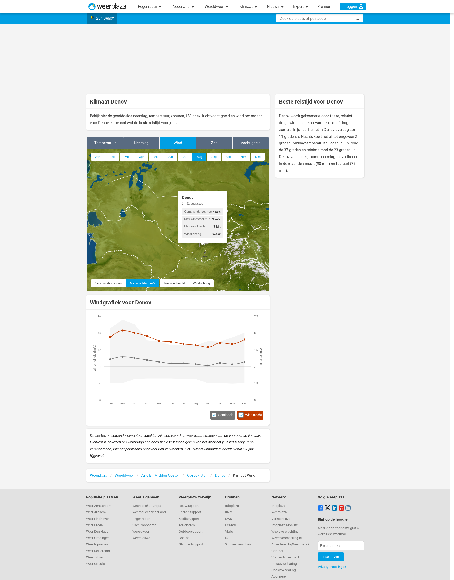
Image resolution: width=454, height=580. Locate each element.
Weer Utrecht (95, 564)
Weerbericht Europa (146, 506)
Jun (170, 157)
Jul (185, 157)
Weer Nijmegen (97, 544)
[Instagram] (348, 508)
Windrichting (201, 283)
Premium (324, 6)
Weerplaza (279, 512)
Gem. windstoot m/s (108, 283)
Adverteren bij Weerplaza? (290, 544)
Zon (214, 143)
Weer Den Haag (97, 532)
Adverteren (187, 525)
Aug (199, 157)
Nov (243, 157)
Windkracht (253, 415)
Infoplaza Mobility (284, 525)
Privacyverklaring (284, 564)
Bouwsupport (189, 506)
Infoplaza (232, 506)
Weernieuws (141, 538)
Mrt (127, 157)
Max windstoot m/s (143, 283)
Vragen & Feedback (285, 557)
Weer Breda (94, 525)
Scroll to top (446, 572)
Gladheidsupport (191, 544)
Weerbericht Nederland (149, 512)
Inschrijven (331, 557)
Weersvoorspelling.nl (286, 538)
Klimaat (246, 6)
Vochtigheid (251, 143)
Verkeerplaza (281, 519)
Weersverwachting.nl (286, 532)
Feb (112, 157)
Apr (141, 157)
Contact (185, 538)
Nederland (182, 6)
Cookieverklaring (283, 570)
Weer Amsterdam (98, 506)
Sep (214, 157)
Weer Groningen (97, 538)
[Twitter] (327, 508)
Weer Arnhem (96, 512)
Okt (228, 157)
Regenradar (148, 6)
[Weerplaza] (107, 6)
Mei (155, 157)
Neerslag (141, 143)
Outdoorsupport (191, 532)
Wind (178, 143)
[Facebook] (320, 508)
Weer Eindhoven (97, 519)
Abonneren (279, 577)
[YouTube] (341, 508)
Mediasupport (189, 519)
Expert (299, 6)
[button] (205, 254)
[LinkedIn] (334, 508)
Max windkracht (174, 283)
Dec (258, 157)
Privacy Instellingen (332, 567)
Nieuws (273, 6)
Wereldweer (215, 6)
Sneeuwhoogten (144, 525)
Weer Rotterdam (98, 551)
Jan (97, 157)
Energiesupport (190, 512)
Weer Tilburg (95, 557)
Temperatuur (105, 143)
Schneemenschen (238, 544)
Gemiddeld (226, 415)
